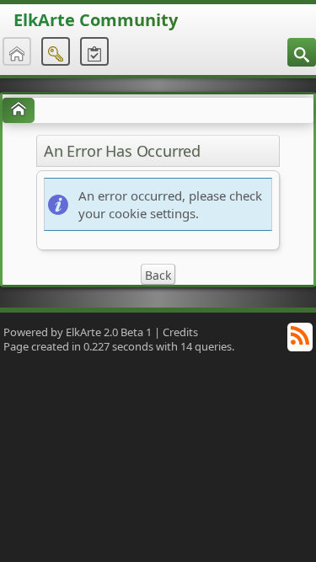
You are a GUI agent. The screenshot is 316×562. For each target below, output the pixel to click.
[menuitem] (301, 52)
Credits (180, 332)
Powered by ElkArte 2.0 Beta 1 (77, 332)
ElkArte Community (95, 19)
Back (158, 275)
